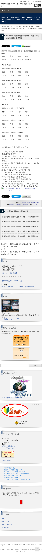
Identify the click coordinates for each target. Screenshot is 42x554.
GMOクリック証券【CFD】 (10, 273)
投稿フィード (5, 521)
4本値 (24, 202)
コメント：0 (35, 204)
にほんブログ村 (7, 190)
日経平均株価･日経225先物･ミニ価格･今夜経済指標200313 (20, 226)
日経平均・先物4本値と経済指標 (18, 204)
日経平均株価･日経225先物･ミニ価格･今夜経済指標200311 (20, 236)
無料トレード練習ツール (9, 446)
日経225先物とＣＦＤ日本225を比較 (12, 281)
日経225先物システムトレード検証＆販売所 (14, 26)
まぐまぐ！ (25, 357)
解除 (24, 344)
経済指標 (36, 202)
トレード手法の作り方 (8, 448)
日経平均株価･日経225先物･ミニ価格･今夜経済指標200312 (20, 231)
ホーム (3, 249)
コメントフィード (7, 524)
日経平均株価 (30, 202)
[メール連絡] (21, 503)
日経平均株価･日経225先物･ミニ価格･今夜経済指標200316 (20, 221)
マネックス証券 (6, 460)
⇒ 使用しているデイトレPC (10, 319)
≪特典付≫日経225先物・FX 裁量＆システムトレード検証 (21, 340)
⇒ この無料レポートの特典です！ (12, 398)
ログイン (4, 518)
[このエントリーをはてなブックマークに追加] (16, 47)
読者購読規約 (21, 348)
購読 (19, 344)
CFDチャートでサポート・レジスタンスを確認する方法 (18, 287)
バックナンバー (18, 355)
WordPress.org (5, 527)
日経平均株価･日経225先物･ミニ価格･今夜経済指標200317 (20, 217)
